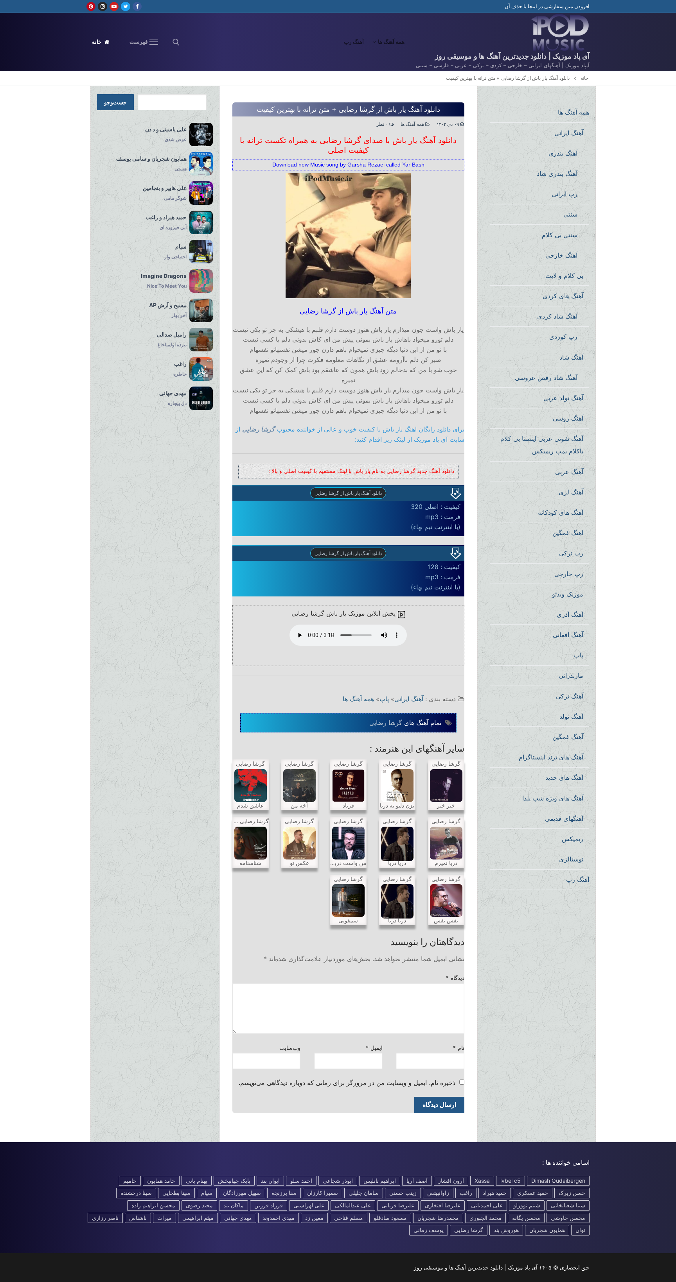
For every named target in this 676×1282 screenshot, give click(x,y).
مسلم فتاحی (348, 1217)
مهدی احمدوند (278, 1217)
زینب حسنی (403, 1192)
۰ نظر (382, 124)
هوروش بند (506, 1229)
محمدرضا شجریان (438, 1217)
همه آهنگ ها (413, 124)
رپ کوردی (563, 336)
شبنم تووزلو (526, 1205)
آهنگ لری (571, 492)
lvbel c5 (510, 1180)
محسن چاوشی (568, 1217)
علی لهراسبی (308, 1205)
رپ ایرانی (564, 194)
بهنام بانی (196, 1180)
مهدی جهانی (238, 1217)
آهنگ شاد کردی (557, 316)
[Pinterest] (90, 6)
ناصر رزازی (105, 1217)
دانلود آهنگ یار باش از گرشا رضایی (348, 493)
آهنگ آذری (570, 614)
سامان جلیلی (364, 1192)
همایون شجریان (547, 1229)
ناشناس (138, 1217)
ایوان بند (270, 1180)
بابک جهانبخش (234, 1180)
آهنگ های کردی (563, 296)
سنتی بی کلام (559, 235)
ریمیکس (572, 839)
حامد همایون (161, 1180)
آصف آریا (417, 1180)
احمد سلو (301, 1180)
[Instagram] (102, 6)
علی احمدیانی (487, 1205)
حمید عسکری (532, 1192)
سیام (206, 1192)
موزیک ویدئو (567, 594)
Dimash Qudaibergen (558, 1180)
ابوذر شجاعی (338, 1180)
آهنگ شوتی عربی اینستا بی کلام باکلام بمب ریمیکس (541, 445)
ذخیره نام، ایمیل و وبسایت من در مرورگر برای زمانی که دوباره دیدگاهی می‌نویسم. (347, 1083)
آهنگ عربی (569, 472)
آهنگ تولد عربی (563, 398)
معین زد (314, 1217)
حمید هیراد (495, 1192)
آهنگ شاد (571, 357)
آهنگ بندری (562, 153)
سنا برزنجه (284, 1192)
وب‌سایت (289, 1048)
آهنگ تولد (571, 716)
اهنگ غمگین (567, 533)
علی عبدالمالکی (353, 1205)
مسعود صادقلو (390, 1217)
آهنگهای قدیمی (564, 818)
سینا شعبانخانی (568, 1205)
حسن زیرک (572, 1192)
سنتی (570, 214)
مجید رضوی (199, 1205)
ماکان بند (233, 1205)
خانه (97, 42)
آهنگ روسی (568, 418)
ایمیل (374, 1048)
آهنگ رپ (577, 879)
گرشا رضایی (258, 429)
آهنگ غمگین (567, 737)
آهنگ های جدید (564, 777)
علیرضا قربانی (397, 1205)
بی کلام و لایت (564, 275)
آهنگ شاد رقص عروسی (546, 377)
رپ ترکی (571, 553)
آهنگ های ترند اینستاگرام (551, 757)
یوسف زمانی (429, 1229)
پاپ (384, 699)
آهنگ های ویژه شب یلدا (552, 798)
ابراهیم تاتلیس (379, 1180)
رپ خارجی (568, 574)
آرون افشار (451, 1180)
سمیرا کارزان (322, 1192)
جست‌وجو (115, 102)
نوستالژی (571, 859)
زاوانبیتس (438, 1192)
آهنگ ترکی (569, 696)
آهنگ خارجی (561, 255)
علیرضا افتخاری (442, 1205)
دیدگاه (455, 978)
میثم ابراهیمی (198, 1217)
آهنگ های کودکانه (560, 512)
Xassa (482, 1180)
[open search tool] (176, 42)
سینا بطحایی (176, 1192)
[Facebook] (137, 6)
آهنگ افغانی (568, 635)
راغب (466, 1192)
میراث (164, 1217)
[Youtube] (114, 6)
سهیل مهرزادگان (242, 1192)
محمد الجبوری (485, 1217)
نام (458, 1048)
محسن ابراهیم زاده (153, 1205)
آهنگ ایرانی (408, 699)
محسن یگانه (526, 1217)
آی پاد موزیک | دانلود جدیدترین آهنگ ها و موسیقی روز (512, 56)
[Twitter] (125, 6)
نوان (580, 1229)
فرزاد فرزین (268, 1205)
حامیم (130, 1180)
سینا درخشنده (136, 1192)
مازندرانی (571, 675)
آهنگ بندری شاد (557, 173)
